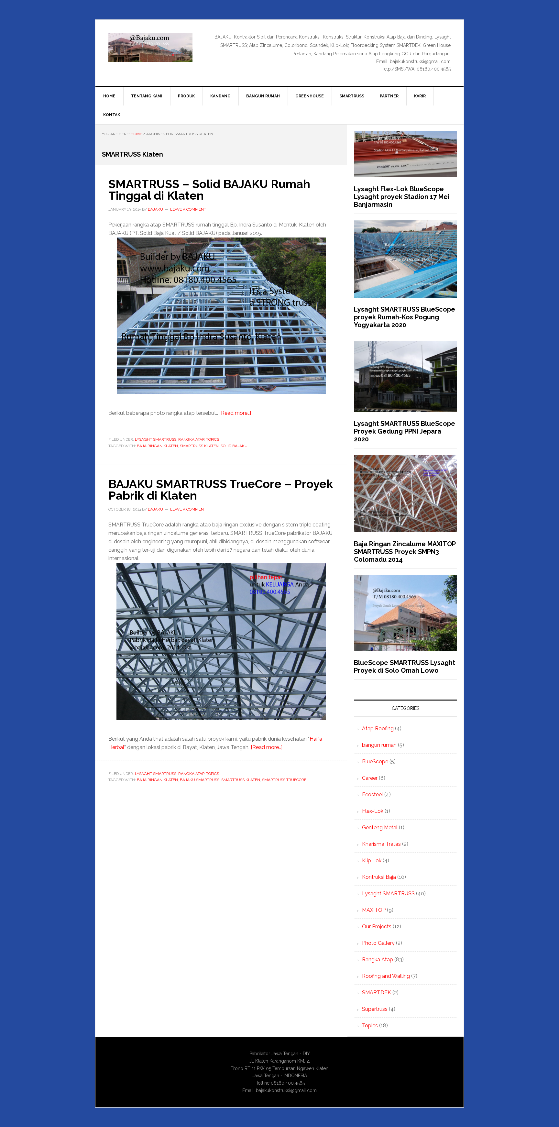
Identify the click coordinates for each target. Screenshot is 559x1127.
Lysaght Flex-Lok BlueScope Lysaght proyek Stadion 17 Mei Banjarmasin (401, 196)
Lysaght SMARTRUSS (155, 439)
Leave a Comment (188, 209)
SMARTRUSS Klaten (199, 446)
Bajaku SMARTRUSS (199, 780)
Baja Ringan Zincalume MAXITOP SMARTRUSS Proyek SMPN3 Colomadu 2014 (404, 551)
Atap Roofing (378, 728)
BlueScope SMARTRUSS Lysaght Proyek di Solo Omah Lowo (404, 666)
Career (370, 778)
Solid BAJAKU (234, 446)
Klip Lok (371, 860)
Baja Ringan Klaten (157, 446)
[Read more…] (235, 413)
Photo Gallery (378, 943)
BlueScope (375, 761)
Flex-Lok (372, 811)
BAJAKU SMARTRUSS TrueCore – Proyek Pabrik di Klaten (220, 489)
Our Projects (376, 926)
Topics (212, 439)
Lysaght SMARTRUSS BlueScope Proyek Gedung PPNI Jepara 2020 (404, 431)
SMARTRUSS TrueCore (284, 780)
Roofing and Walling (386, 976)
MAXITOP (374, 910)
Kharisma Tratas (381, 844)
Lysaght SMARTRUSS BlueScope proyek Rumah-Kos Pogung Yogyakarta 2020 (404, 317)
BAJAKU (150, 47)
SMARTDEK (376, 992)
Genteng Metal (380, 827)
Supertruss (375, 1009)
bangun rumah (379, 745)
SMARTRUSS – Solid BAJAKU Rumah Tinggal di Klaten (209, 189)
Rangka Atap (191, 439)
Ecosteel (372, 794)
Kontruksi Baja (379, 877)
